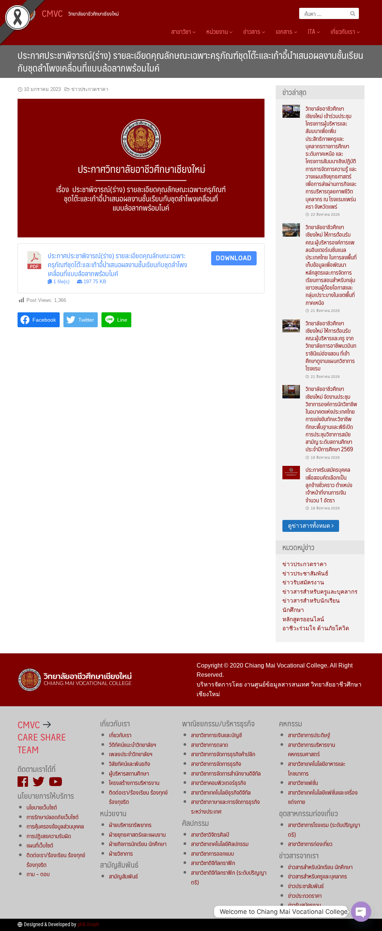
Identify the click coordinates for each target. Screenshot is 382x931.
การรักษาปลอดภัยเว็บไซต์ (52, 817)
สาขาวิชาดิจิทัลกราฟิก (213, 863)
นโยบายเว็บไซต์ (41, 807)
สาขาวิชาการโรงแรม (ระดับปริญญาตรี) (324, 829)
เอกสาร (285, 31)
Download (234, 258)
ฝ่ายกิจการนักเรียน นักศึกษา (137, 844)
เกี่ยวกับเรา (344, 31)
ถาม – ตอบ (38, 874)
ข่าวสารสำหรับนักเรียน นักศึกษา (320, 867)
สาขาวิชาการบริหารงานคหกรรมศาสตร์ (311, 749)
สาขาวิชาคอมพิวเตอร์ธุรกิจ (218, 782)
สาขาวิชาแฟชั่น (303, 782)
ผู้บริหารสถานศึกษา (129, 773)
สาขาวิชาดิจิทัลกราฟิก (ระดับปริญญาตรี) (228, 877)
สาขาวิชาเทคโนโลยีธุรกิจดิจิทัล (221, 792)
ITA (312, 31)
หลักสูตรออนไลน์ (303, 619)
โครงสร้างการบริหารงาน (134, 782)
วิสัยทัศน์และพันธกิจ (129, 763)
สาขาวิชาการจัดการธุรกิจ (216, 763)
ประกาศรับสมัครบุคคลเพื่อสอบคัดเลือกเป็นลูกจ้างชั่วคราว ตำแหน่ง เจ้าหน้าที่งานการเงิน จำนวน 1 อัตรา (329, 484)
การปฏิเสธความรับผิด (48, 836)
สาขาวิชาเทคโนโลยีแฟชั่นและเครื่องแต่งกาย (323, 797)
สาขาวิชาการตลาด (209, 744)
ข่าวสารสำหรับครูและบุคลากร (319, 591)
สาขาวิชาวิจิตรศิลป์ (210, 834)
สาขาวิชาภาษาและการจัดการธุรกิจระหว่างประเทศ (225, 806)
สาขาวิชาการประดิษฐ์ (309, 735)
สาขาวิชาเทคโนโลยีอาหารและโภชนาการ (316, 768)
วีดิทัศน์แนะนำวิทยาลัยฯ (132, 744)
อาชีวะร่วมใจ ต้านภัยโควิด (315, 628)
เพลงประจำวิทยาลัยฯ (130, 754)
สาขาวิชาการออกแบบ (212, 853)
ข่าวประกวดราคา (89, 89)
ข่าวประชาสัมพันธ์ (305, 573)
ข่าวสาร (252, 31)
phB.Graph (88, 923)
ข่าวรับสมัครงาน (303, 582)
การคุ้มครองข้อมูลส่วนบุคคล (55, 826)
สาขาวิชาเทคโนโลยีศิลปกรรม (219, 844)
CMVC (52, 13)
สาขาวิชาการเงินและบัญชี (216, 735)
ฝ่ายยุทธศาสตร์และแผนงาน (137, 834)
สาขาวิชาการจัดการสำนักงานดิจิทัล (226, 773)
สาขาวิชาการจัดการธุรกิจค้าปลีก (223, 754)
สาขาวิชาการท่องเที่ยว (310, 844)
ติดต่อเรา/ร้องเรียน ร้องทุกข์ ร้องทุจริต (55, 860)
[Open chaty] (361, 912)
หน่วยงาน (217, 31)
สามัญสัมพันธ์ (123, 876)
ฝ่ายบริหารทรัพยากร (130, 825)
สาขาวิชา (181, 31)
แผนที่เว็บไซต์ (39, 845)
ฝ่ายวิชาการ (121, 853)
